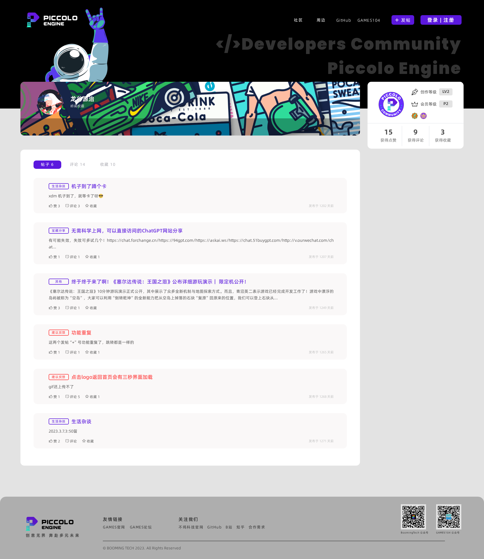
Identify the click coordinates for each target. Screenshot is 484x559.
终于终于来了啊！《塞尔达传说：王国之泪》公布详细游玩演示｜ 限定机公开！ (160, 281)
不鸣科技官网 (190, 527)
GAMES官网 (114, 527)
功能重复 (81, 332)
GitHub (343, 20)
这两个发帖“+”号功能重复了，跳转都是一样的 (91, 342)
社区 (298, 20)
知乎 (240, 527)
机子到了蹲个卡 (89, 186)
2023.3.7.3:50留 (63, 431)
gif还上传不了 (61, 386)
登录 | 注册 (441, 19)
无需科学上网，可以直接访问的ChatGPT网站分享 (127, 230)
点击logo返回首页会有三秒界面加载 (112, 377)
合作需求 (257, 527)
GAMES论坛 (141, 527)
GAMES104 (368, 20)
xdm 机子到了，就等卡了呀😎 (76, 196)
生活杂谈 (81, 421)
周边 (321, 20)
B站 (229, 527)
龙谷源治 (82, 99)
